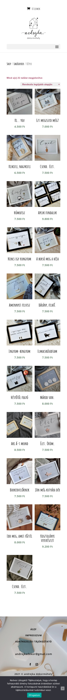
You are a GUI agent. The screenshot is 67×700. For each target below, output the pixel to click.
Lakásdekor (19, 64)
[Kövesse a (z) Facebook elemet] (30, 664)
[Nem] (63, 688)
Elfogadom (34, 695)
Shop (9, 64)
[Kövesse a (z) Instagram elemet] (36, 664)
